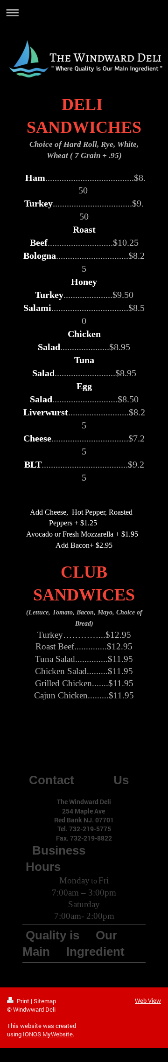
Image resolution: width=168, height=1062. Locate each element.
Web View (148, 1000)
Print (23, 1001)
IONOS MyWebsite (48, 1034)
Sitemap (45, 1001)
